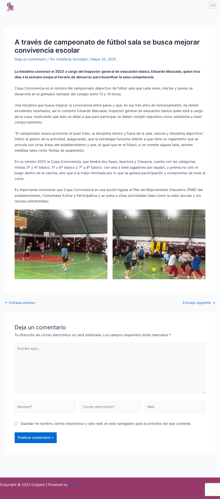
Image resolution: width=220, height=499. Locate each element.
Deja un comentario (30, 59)
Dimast (74, 484)
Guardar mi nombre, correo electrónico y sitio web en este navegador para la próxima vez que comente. (106, 423)
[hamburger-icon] (213, 5)
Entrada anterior (20, 302)
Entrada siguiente (199, 302)
